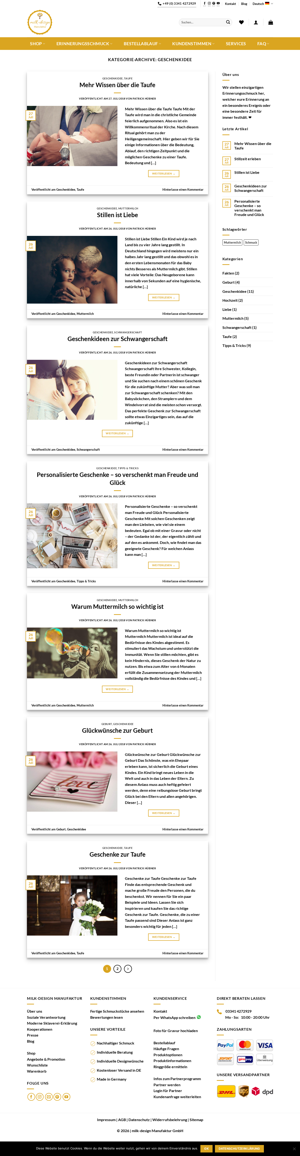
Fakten (228, 273)
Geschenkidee (112, 78)
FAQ (261, 43)
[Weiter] (128, 969)
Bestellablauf (141, 43)
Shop (36, 43)
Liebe (227, 309)
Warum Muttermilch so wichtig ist (117, 606)
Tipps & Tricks (128, 468)
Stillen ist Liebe (117, 214)
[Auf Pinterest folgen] (213, 3)
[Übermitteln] (228, 22)
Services (236, 44)
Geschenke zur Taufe (118, 854)
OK (206, 1148)
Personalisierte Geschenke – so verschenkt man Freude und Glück (249, 208)
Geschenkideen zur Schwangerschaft (118, 338)
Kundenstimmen (191, 43)
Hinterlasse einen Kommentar (182, 189)
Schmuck (251, 242)
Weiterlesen (164, 173)
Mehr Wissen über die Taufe (117, 84)
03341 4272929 (238, 1011)
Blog (244, 4)
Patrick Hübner (144, 98)
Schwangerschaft (128, 332)
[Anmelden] (256, 22)
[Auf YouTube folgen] (218, 3)
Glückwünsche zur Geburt (117, 730)
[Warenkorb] (270, 22)
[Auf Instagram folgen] (209, 3)
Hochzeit (230, 300)
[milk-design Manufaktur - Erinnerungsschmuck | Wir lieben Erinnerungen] (99, 22)
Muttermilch (128, 208)
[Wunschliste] (241, 22)
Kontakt (230, 4)
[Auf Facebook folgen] (204, 3)
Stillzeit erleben (247, 158)
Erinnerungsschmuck (82, 43)
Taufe (128, 78)
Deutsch (258, 4)
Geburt (106, 723)
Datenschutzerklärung (239, 1148)
